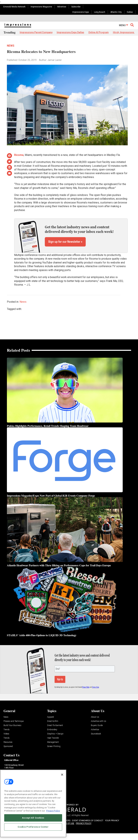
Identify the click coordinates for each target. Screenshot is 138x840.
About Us (95, 717)
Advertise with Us (98, 721)
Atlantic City (116, 12)
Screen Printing (53, 746)
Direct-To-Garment (55, 725)
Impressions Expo (80, 12)
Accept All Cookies (33, 818)
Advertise (61, 7)
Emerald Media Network (14, 7)
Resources (8, 742)
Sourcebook (96, 734)
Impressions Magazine (41, 7)
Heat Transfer (53, 738)
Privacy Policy (53, 810)
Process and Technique (14, 721)
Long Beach (99, 12)
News (10, 45)
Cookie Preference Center (33, 827)
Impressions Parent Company (36, 32)
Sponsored (8, 746)
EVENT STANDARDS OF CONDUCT (87, 820)
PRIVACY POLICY (83, 823)
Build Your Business (12, 725)
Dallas (130, 12)
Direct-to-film (52, 721)
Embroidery (52, 730)
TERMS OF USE (67, 823)
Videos (6, 734)
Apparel (50, 717)
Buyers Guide (97, 725)
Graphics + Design (55, 734)
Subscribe (75, 7)
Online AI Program (98, 32)
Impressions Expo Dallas (70, 32)
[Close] (62, 774)
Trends (7, 730)
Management (53, 742)
